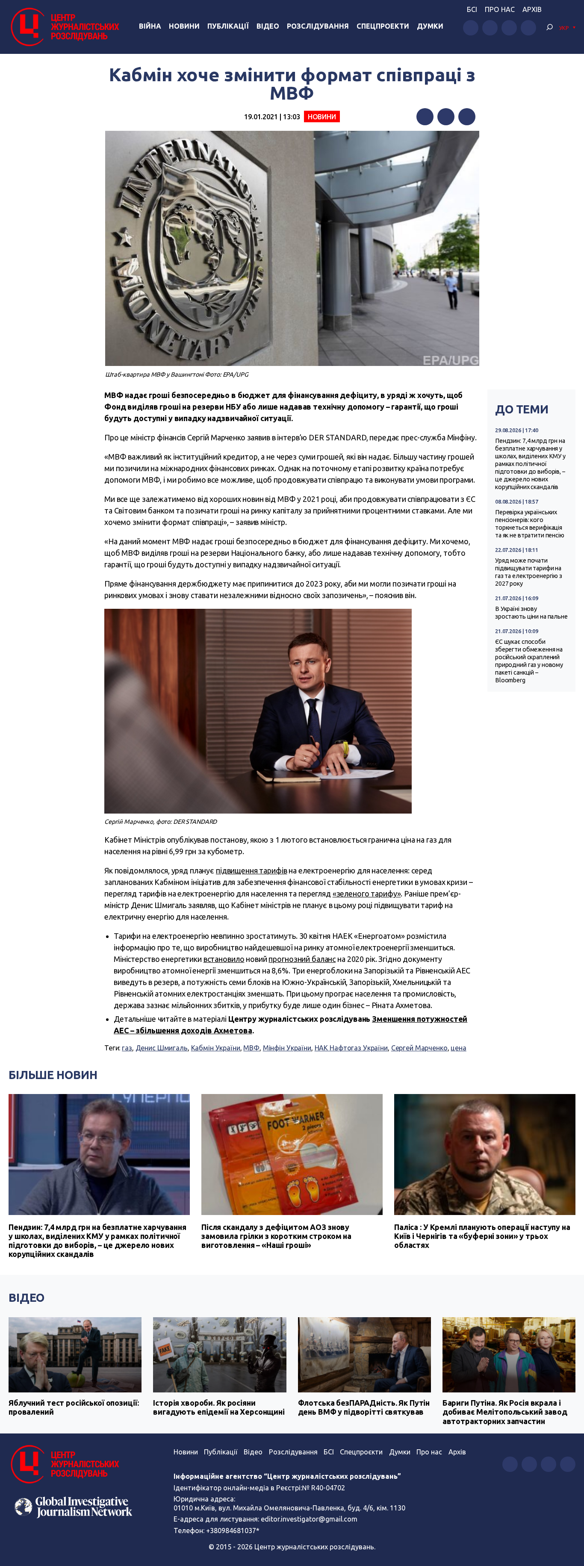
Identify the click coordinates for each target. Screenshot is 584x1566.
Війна (150, 26)
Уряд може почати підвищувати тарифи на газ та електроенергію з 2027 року (528, 572)
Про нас (500, 9)
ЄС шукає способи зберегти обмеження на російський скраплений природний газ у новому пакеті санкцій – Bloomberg (529, 661)
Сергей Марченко (419, 1048)
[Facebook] (425, 116)
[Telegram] (466, 116)
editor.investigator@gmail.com (309, 1519)
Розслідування (318, 26)
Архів (532, 9)
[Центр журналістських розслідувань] (64, 27)
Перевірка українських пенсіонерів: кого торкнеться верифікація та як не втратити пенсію (529, 524)
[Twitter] (445, 116)
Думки (430, 26)
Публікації (228, 26)
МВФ (251, 1048)
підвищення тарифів (251, 870)
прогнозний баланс (302, 959)
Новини (184, 26)
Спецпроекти (383, 26)
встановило (224, 959)
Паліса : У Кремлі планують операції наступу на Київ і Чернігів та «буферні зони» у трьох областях (482, 1236)
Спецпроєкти (361, 1452)
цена (458, 1048)
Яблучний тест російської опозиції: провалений (74, 1407)
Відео (268, 26)
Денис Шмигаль (162, 1048)
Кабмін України (215, 1048)
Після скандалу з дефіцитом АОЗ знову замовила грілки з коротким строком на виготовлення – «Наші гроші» (276, 1236)
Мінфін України (287, 1048)
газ (127, 1048)
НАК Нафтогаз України (351, 1048)
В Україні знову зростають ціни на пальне (531, 612)
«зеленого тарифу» (367, 893)
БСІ (472, 9)
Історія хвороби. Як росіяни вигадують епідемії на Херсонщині (219, 1407)
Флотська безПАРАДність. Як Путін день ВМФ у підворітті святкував (364, 1407)
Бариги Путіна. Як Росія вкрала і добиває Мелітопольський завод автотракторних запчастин (504, 1411)
